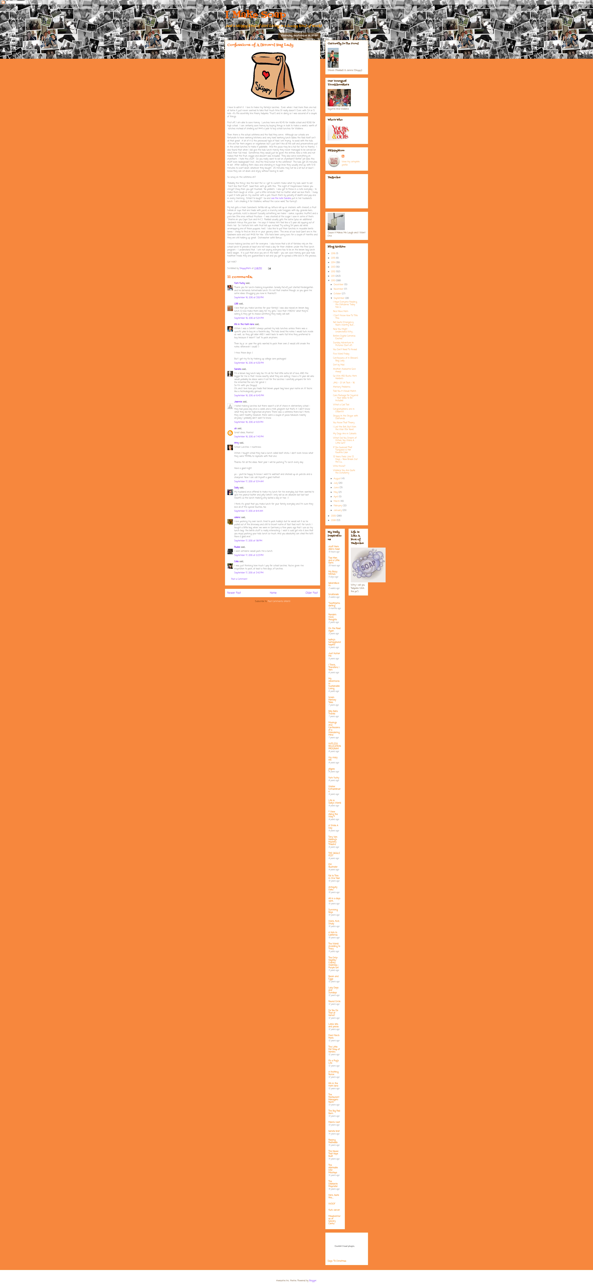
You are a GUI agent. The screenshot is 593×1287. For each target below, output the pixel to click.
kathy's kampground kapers (334, 642)
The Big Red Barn (334, 1112)
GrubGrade (333, 594)
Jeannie (238, 401)
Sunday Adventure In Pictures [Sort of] (343, 344)
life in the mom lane (244, 324)
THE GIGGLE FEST (334, 854)
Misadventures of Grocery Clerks (334, 1220)
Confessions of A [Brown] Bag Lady (345, 359)
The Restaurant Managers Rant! (333, 1098)
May (336, 492)
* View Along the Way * (333, 814)
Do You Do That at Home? (333, 1013)
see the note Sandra (281, 198)
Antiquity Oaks (332, 888)
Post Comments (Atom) (279, 601)
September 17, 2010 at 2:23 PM (248, 555)
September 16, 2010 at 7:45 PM (249, 436)
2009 (334, 516)
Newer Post (234, 593)
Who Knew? (339, 466)
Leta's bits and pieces (333, 1025)
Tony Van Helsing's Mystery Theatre (332, 840)
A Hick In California (332, 934)
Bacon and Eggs (333, 978)
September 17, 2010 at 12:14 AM (249, 481)
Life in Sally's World (334, 802)
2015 (333, 258)
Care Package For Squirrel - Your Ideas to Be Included (345, 398)
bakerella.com (333, 584)
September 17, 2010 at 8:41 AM (248, 511)
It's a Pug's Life (333, 1062)
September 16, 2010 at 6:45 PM (249, 395)
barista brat (334, 1131)
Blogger (312, 1280)
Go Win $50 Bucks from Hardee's (345, 377)
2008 (333, 520)
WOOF (331, 1204)
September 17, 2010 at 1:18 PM (248, 540)
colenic (237, 517)
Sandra (237, 369)
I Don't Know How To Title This (345, 317)
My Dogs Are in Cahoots (344, 433)
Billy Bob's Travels (333, 712)
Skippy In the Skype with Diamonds (345, 417)
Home (273, 593)
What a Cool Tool (341, 404)
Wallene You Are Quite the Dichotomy (344, 472)
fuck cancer (334, 1210)
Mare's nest (334, 1122)
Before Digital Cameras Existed (344, 337)
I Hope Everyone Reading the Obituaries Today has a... (345, 304)
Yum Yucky (239, 283)
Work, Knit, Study (333, 922)
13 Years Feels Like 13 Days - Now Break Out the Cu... (345, 459)
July (336, 483)
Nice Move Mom (340, 311)
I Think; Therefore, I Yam (333, 667)
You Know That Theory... (344, 422)
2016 (333, 253)
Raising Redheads (333, 1141)
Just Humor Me (334, 655)
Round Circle (334, 1001)
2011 (333, 276)
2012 (333, 271)
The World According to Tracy (334, 946)
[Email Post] (269, 268)
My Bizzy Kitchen (332, 573)
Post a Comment (239, 579)
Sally (236, 487)
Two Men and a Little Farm (333, 560)
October (338, 293)
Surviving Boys (333, 911)
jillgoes (331, 769)
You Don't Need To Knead (345, 349)
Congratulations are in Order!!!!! (344, 410)
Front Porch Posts (333, 1037)
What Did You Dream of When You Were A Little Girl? (345, 440)
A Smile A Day (333, 827)
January (338, 510)
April (336, 496)
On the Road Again (334, 630)
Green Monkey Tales (332, 700)
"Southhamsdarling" (334, 604)
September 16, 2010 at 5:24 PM (249, 318)
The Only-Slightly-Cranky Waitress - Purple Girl (333, 962)
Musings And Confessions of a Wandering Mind (334, 729)
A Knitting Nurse (333, 1073)
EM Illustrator (333, 866)
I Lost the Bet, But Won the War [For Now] (344, 428)
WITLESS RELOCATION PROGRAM (334, 746)
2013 (333, 267)
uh (235, 428)
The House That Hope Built (333, 1154)
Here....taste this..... (333, 1196)
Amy (236, 443)
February (338, 505)
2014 (333, 262)
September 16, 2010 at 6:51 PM (248, 422)
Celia (236, 561)
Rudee (237, 547)
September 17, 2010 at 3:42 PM (248, 572)
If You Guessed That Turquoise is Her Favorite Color (342, 450)
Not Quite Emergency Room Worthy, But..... (344, 324)
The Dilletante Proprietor (333, 1184)
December (339, 284)
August (337, 478)
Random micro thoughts (332, 617)
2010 (333, 280)
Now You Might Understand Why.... (343, 330)
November (339, 289)
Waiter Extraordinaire (334, 789)
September (339, 298)
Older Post (311, 593)
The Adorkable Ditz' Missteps (333, 1169)
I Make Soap (255, 15)
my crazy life (332, 759)
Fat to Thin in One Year (334, 877)
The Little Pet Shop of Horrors (334, 1049)
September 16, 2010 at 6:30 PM (249, 363)
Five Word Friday (341, 354)
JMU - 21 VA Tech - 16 (344, 382)
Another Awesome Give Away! (344, 370)
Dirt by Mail (338, 365)
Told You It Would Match (344, 391)
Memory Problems (341, 387)
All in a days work (334, 900)
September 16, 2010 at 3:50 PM (249, 297)
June (336, 487)
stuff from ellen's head (334, 548)
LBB (236, 303)
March (337, 501)
